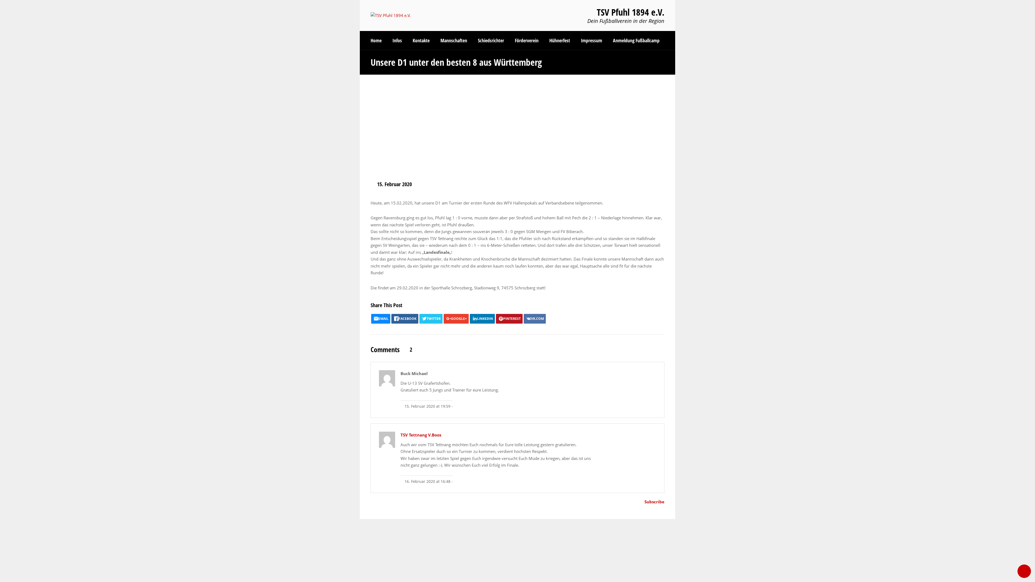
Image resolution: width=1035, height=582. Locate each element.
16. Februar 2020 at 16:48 (426, 481)
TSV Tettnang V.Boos (421, 435)
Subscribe (654, 501)
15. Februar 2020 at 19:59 (426, 406)
